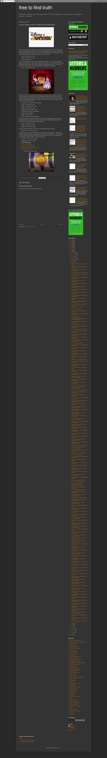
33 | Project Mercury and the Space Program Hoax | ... (78, 580)
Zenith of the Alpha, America (75, 640)
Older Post (61, 224)
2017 (71, 245)
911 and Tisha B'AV (74, 709)
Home (41, 224)
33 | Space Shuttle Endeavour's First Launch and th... (78, 365)
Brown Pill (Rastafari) (74, 702)
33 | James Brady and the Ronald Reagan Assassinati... (78, 583)
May (72, 625)
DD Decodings (73, 691)
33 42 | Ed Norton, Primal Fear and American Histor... (78, 492)
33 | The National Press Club (77, 343)
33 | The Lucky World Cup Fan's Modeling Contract (77, 503)
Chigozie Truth (73, 699)
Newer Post (21, 224)
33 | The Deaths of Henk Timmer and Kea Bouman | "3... (78, 527)
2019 (71, 242)
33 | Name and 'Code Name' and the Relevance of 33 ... (78, 287)
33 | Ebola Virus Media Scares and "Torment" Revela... (78, 319)
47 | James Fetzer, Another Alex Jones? (79, 304)
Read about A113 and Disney (28, 145)
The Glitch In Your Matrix (75, 648)
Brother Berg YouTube (74, 704)
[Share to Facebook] (43, 178)
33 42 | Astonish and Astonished (77, 480)
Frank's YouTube (73, 678)
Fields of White (73, 680)
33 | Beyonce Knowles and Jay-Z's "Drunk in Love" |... (78, 538)
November (73, 254)
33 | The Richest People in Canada (78, 385)
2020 (71, 240)
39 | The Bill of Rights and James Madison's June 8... (78, 440)
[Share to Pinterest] (45, 178)
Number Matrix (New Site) (75, 656)
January (73, 632)
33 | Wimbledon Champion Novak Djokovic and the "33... (78, 612)
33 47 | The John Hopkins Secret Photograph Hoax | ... (78, 387)
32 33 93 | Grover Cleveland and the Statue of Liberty (78, 469)
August (72, 260)
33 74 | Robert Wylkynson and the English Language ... (78, 535)
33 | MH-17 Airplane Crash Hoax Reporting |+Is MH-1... (78, 419)
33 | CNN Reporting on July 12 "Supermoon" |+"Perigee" (77, 484)
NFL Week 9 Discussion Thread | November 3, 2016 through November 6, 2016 (82, 199)
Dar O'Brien (72, 693)
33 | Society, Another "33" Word (77, 482)
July (72, 262)
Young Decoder (73, 643)
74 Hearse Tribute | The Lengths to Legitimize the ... (78, 351)
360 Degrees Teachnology (75, 710)
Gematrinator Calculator (75, 669)
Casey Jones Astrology (74, 701)
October (72, 256)
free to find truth (35, 7)
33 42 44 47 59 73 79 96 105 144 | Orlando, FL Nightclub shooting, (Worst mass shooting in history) (81, 155)
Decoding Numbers (74, 690)
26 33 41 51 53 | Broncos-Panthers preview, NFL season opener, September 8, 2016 (81, 177)
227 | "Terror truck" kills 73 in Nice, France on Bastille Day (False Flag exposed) (82, 188)
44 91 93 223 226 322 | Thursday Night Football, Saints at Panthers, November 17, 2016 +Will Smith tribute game (81, 109)
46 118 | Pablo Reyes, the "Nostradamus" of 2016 (81, 119)
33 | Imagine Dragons (75, 316)
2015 (71, 249)
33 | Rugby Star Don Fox (76, 309)
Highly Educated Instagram (75, 664)
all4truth (71, 707)
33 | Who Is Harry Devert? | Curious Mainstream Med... (78, 413)
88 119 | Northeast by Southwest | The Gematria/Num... (79, 500)
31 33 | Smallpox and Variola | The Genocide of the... (78, 559)
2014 (71, 251)
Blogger (59, 747)
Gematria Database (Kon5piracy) (77, 677)
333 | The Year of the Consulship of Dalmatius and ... (78, 541)
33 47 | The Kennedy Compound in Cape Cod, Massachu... (78, 447)
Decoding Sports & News (75, 686)
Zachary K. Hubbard (72, 727)
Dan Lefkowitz (73, 694)
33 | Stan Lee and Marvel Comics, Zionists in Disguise (78, 377)
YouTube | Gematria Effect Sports (27, 740)
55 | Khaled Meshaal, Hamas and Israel (79, 272)
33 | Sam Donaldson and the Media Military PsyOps (78, 577)
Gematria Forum (73, 675)
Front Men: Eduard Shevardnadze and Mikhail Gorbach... (79, 601)
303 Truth (72, 712)
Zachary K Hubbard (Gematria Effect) (77, 642)
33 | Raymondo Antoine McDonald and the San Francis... (79, 550)
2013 (71, 634)
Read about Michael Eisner (28, 149)
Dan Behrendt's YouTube (75, 696)
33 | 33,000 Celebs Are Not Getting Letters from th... (78, 383)
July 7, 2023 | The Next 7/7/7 (77, 324)
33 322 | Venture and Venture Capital (78, 497)
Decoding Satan (73, 688)
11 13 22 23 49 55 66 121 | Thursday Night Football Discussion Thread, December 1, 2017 (81, 166)
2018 (71, 244)
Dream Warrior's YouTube (75, 683)
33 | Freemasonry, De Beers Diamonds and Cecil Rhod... (79, 410)
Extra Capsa (72, 682)
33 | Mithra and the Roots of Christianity (79, 445)
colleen (71, 698)
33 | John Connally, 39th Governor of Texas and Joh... (78, 571)
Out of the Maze (73, 654)
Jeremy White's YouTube (75, 661)
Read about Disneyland (27, 144)
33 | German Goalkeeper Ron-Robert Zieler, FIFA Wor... (78, 524)
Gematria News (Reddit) (75, 672)
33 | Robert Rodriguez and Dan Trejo (78, 452)
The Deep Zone (73, 650)
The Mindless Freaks (74, 646)
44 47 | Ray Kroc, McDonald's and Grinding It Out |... (78, 547)
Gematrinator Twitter (74, 667)
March (72, 628)
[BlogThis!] (40, 178)
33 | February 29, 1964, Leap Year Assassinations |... (78, 495)
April (72, 626)
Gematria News (73, 674)
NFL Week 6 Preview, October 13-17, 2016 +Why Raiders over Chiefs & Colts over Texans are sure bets (82, 97)
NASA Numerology (74, 658)
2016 (71, 247)
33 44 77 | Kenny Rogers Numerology (79, 621)
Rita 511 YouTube (73, 653)
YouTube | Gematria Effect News (27, 741)
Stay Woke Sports (73, 651)
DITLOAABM (72, 685)
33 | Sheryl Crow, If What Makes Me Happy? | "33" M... (78, 302)
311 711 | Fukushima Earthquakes (78, 489)
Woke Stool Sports (73, 645)
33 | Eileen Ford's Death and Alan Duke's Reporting (78, 518)
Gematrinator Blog (73, 670)
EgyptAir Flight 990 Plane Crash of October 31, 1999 (78, 425)
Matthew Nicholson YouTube (76, 659)
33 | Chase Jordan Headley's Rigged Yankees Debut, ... (78, 374)
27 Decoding (72, 714)
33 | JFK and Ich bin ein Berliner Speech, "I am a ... (77, 589)
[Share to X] (42, 178)
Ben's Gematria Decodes (75, 706)
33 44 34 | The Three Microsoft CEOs (78, 359)
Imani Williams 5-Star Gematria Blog (77, 662)
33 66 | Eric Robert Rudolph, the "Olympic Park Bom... (77, 553)
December (73, 253)
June (72, 623)
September (73, 258)
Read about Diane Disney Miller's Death (31, 147)
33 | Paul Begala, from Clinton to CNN (79, 389)
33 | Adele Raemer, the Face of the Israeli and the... (78, 475)
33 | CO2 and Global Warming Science (79, 329)
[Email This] (39, 178)
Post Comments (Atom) (30, 226)
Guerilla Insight (73, 666)
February (73, 630)
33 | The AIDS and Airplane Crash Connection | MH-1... (78, 407)
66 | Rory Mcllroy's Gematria (77, 454)
